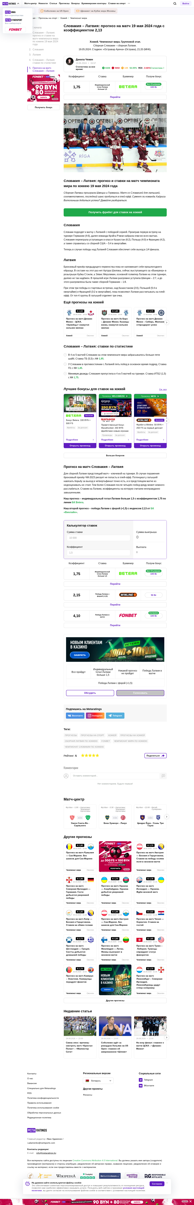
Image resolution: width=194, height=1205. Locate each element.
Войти (185, 3)
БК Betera (77, 502)
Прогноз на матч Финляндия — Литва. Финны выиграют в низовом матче (112, 950)
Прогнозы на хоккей (132, 735)
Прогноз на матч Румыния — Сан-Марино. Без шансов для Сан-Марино (80, 855)
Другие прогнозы (78, 837)
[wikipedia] (66, 1176)
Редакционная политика (39, 1117)
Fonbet (105, 741)
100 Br (153, 86)
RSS (29, 1093)
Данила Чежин (84, 59)
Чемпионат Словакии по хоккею (84, 747)
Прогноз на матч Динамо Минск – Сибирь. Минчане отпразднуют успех (150, 321)
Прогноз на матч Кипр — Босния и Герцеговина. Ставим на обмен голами (79, 922)
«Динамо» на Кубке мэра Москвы (97, 11)
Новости (43, 3)
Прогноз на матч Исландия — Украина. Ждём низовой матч (147, 889)
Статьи (53, 3)
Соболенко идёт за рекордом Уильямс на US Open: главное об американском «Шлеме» (114, 1047)
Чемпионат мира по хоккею (130, 741)
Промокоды (107, 435)
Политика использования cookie (43, 1107)
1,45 (79, 368)
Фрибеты (71, 428)
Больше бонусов (115, 455)
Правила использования (39, 1103)
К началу (37, 27)
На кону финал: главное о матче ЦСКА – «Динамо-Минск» (150, 1045)
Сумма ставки (75, 532)
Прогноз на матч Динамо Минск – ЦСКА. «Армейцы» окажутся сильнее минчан (79, 323)
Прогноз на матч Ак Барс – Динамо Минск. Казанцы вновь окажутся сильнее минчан (115, 323)
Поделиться (153, 755)
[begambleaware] (110, 1176)
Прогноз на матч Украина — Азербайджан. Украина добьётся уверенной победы (114, 890)
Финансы (87, 1095)
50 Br (153, 595)
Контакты (31, 1073)
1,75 (76, 377)
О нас (30, 1078)
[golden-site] (45, 1176)
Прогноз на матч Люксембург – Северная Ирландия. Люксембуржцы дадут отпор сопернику (149, 982)
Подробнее (72, 439)
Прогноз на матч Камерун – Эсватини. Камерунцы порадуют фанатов (79, 979)
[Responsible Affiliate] (155, 1176)
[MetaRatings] (37, 1130)
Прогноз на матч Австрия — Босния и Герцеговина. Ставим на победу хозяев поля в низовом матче (150, 857)
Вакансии (32, 1083)
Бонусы (75, 3)
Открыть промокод (80, 445)
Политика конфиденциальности (43, 1098)
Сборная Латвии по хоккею (81, 741)
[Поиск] (175, 3)
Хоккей (112, 735)
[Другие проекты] (10, 3)
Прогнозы (64, 3)
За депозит (83, 428)
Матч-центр (30, 3)
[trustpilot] (87, 1176)
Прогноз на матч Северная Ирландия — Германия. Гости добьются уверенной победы (78, 892)
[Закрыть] (189, 1202)
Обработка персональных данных (44, 1112)
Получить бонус (43, 107)
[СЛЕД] (167, 322)
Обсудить (90, 693)
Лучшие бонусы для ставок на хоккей (94, 389)
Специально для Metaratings (41, 1088)
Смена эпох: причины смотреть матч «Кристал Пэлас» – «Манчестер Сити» (79, 1047)
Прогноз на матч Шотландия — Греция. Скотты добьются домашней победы (78, 950)
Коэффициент (75, 547)
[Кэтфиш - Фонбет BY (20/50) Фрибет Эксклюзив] (97, 1202)
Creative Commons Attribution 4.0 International (95, 1160)
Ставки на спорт (117, 3)
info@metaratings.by (46, 1153)
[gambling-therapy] (132, 1176)
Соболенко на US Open (56, 11)
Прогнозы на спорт (92, 735)
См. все (163, 389)
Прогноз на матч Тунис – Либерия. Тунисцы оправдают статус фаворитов (149, 950)
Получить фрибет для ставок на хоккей (115, 212)
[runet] (30, 1176)
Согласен (157, 1184)
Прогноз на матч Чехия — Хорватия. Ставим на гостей (150, 922)
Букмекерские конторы (94, 3)
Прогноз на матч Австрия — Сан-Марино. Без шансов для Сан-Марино (114, 922)
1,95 (101, 358)
